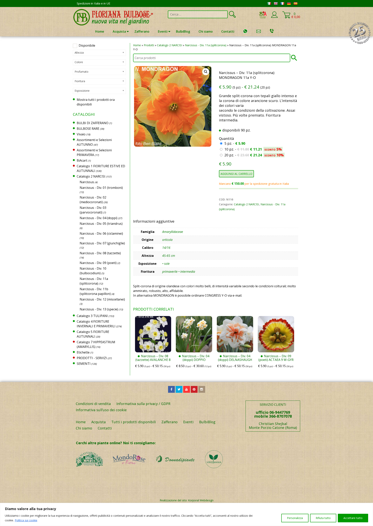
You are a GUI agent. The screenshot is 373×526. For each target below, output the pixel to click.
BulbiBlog (183, 31)
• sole (166, 263)
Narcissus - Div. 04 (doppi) (98, 218)
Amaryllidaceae (172, 232)
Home (99, 31)
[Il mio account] (274, 17)
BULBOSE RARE (88, 128)
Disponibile (87, 45)
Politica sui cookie (26, 520)
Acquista (119, 31)
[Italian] (269, 3)
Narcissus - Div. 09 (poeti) (98, 263)
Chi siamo (206, 31)
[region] (186, 514)
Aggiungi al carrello (236, 174)
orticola (167, 240)
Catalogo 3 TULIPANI (92, 316)
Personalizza (295, 518)
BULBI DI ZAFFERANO (92, 123)
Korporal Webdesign (201, 500)
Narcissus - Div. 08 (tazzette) (100, 253)
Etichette (83, 352)
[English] (276, 3)
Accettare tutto (353, 518)
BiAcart (82, 160)
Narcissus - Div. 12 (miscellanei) (102, 299)
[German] (289, 3)
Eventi (162, 31)
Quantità (226, 138)
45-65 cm (168, 255)
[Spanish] (295, 3)
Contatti (227, 31)
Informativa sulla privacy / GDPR (143, 403)
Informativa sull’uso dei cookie (101, 410)
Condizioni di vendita (93, 403)
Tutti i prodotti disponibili (133, 422)
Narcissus (87, 182)
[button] (205, 71)
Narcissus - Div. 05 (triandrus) (101, 223)
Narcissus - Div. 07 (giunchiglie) (102, 243)
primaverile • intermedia (178, 271)
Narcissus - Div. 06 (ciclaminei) (101, 233)
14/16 (166, 248)
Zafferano (141, 31)
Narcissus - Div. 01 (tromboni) (101, 187)
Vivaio (81, 134)
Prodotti (149, 45)
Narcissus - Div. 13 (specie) (99, 309)
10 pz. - (253, 149)
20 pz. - (254, 155)
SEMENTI (84, 363)
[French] (282, 3)
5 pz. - (234, 143)
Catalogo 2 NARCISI (169, 45)
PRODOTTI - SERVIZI (92, 358)
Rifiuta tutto (323, 518)
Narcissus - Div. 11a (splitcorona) (205, 45)
